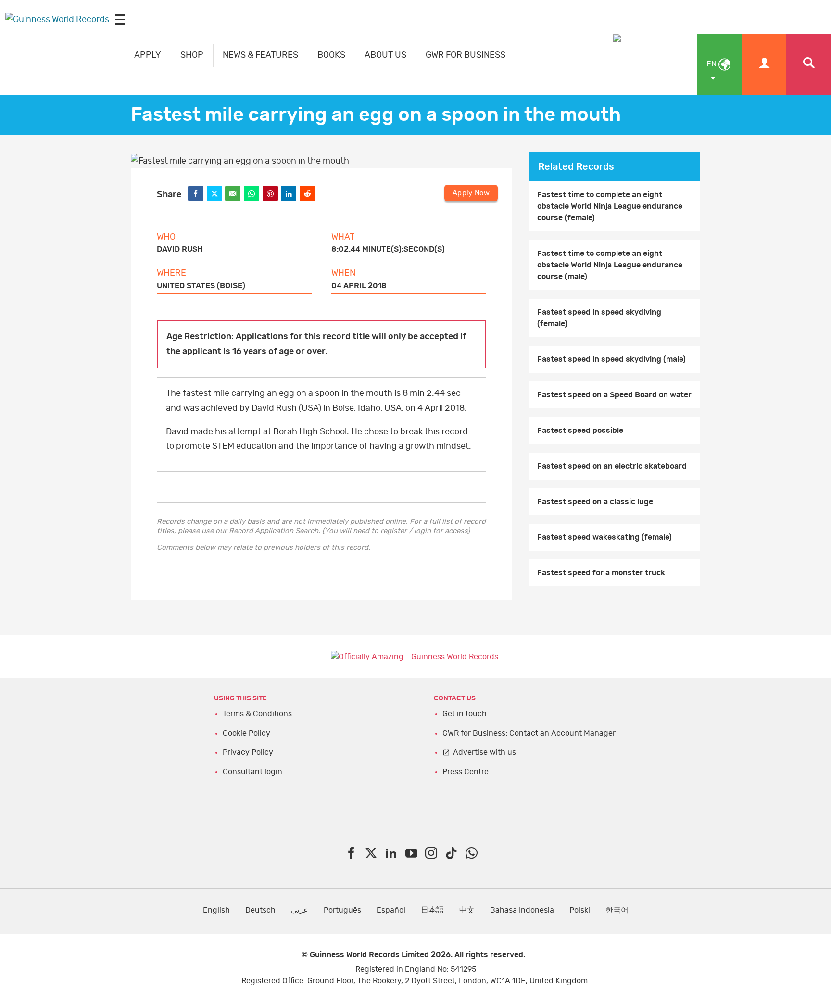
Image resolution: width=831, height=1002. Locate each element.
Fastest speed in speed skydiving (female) (599, 318)
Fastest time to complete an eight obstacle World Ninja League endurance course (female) (609, 206)
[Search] (808, 64)
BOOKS (331, 55)
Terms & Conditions (257, 714)
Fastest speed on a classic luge (595, 502)
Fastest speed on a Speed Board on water (614, 395)
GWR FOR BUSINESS (465, 55)
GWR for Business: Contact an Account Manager (529, 733)
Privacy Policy (248, 752)
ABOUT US (385, 55)
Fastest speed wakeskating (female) (604, 537)
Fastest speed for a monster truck (601, 573)
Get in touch (464, 714)
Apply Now (471, 193)
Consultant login (252, 771)
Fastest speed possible (580, 430)
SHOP (191, 55)
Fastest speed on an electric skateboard (612, 466)
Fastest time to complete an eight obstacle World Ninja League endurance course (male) (609, 265)
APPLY (147, 55)
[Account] (764, 64)
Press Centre (465, 771)
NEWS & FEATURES (260, 55)
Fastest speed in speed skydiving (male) (611, 359)
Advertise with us (484, 752)
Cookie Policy (246, 733)
